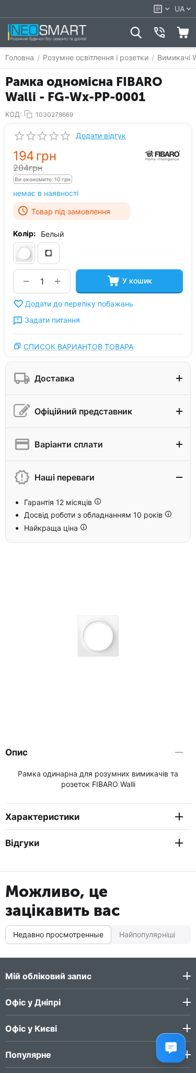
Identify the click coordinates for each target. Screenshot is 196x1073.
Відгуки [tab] (22, 843)
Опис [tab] (16, 752)
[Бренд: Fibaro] (162, 155)
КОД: (13, 114)
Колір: (24, 233)
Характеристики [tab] (42, 817)
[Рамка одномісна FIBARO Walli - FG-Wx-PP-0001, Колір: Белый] (98, 636)
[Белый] (24, 253)
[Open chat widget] (171, 1048)
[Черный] (49, 253)
